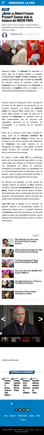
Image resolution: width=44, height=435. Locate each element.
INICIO (5, 416)
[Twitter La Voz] (20, 410)
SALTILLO (23, 420)
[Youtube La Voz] (27, 410)
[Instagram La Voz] (24, 410)
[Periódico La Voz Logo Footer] (22, 403)
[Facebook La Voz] (16, 410)
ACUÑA (38, 416)
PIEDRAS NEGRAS (22, 416)
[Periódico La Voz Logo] (22, 4)
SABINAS (31, 416)
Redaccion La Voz (17, 34)
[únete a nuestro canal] (22, 365)
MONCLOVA (13, 416)
